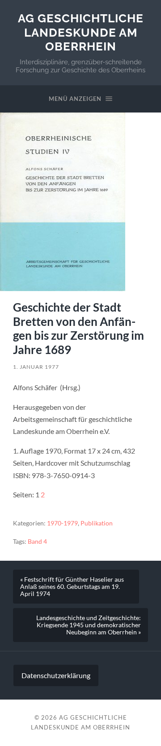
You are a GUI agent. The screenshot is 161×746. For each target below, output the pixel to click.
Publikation (96, 523)
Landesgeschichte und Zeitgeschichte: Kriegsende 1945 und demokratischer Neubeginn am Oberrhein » (88, 625)
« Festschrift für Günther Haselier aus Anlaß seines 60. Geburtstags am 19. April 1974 (72, 586)
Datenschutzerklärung (55, 675)
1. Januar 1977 (36, 366)
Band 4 (37, 541)
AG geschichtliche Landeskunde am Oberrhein (81, 32)
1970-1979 (62, 523)
